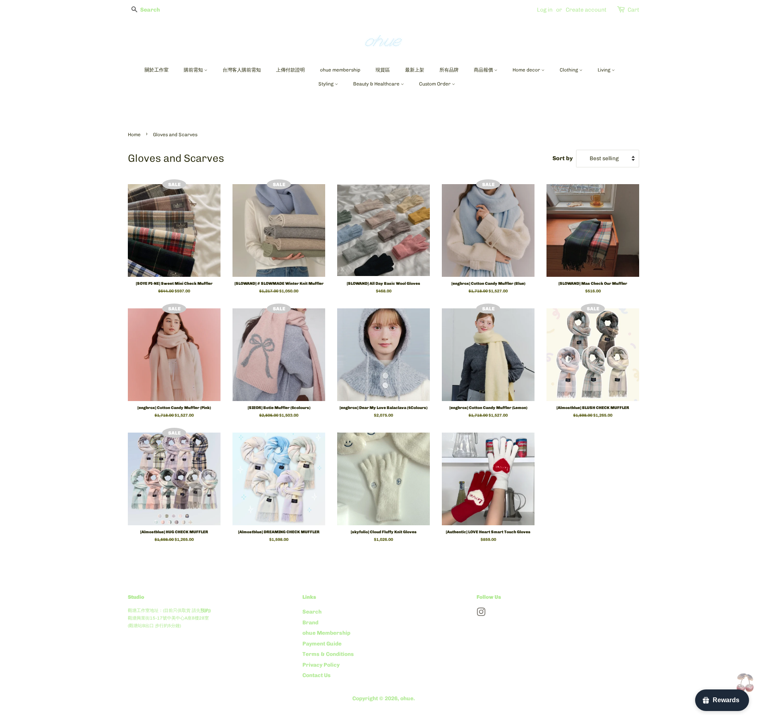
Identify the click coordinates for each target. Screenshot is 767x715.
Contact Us (316, 675)
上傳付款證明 (290, 70)
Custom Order (435, 84)
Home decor (527, 70)
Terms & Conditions (328, 654)
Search (312, 611)
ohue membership (340, 70)
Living (605, 70)
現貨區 (383, 70)
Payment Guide (322, 643)
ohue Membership (326, 633)
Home (134, 134)
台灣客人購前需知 (242, 70)
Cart (633, 9)
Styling (326, 84)
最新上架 (414, 70)
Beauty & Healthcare (377, 84)
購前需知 (194, 70)
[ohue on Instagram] (481, 613)
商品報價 (484, 70)
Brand (310, 622)
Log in (544, 9)
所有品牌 (449, 70)
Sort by (562, 158)
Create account (586, 9)
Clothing (569, 70)
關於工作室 (157, 70)
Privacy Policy (321, 664)
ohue (406, 698)
